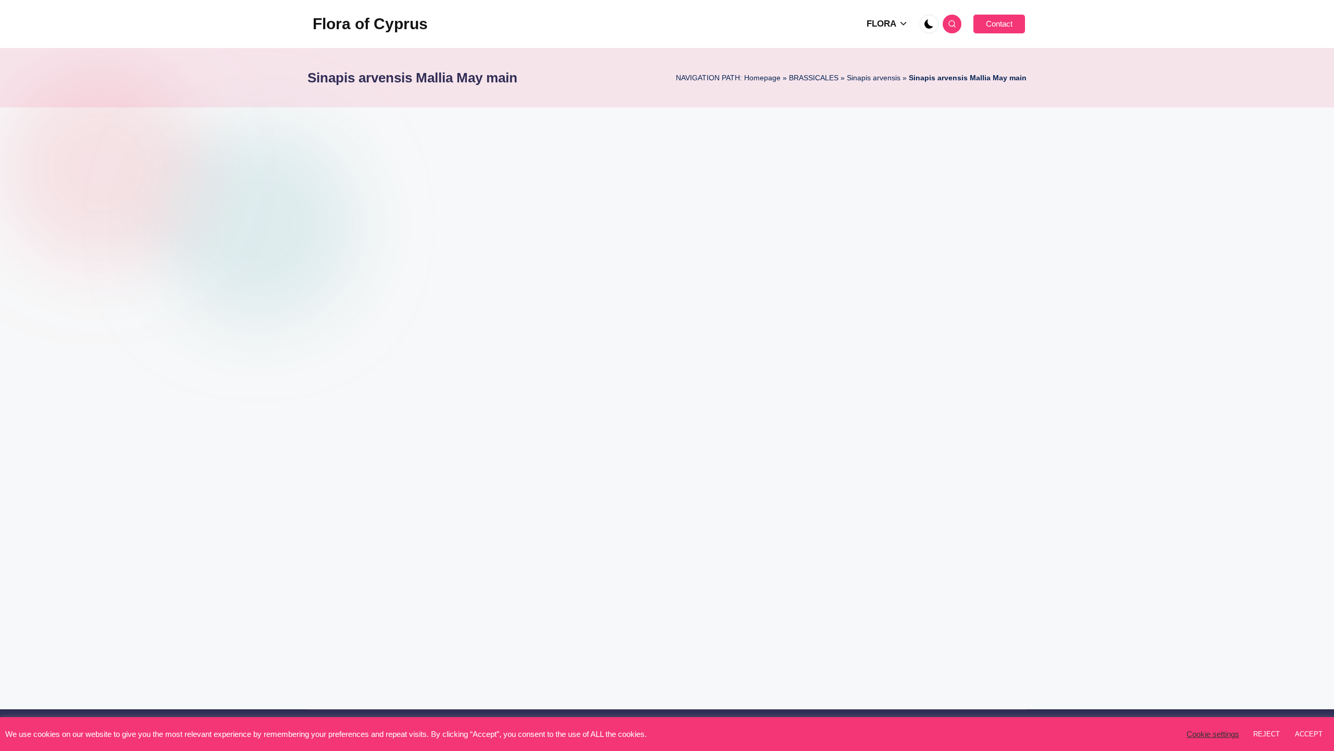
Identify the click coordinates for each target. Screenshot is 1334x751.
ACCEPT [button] (1309, 734)
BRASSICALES (813, 78)
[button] (999, 24)
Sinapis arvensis (873, 78)
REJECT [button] (1266, 734)
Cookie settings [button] (1213, 734)
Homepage (762, 78)
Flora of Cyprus (370, 23)
